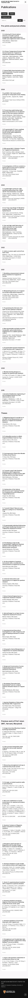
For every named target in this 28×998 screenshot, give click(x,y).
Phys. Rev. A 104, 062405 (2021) (10, 281)
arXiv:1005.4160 (6, 912)
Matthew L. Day (6, 254)
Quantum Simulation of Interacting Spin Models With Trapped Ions (12, 703)
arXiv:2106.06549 (6, 320)
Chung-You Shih (6, 96)
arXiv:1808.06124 (6, 403)
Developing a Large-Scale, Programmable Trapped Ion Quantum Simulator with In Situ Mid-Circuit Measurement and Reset (13, 545)
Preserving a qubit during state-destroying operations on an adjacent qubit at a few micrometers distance (13, 111)
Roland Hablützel (6, 119)
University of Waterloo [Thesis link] (11, 426)
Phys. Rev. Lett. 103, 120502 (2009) (11, 947)
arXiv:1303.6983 (6, 835)
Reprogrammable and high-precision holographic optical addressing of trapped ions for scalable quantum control (13, 331)
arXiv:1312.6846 (22, 816)
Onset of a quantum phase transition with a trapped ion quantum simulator (13, 882)
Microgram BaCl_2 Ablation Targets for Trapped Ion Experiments (13, 149)
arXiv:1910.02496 (6, 378)
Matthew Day (16, 193)
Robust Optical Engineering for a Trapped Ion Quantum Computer (12, 596)
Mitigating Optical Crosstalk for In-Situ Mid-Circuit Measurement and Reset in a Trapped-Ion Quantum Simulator (13, 420)
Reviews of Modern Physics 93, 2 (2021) (12, 357)
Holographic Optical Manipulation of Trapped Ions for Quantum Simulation (13, 649)
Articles (4, 13)
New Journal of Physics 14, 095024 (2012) (12, 872)
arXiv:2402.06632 (12, 158)
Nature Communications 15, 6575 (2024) (12, 121)
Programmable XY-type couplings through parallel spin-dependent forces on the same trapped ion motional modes (13, 132)
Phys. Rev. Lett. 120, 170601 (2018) (11, 736)
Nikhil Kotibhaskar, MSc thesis (10, 671)
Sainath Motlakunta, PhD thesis (10, 549)
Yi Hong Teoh (13, 171)
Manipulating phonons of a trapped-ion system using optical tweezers (13, 291)
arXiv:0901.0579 (6, 966)
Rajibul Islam (14, 40)
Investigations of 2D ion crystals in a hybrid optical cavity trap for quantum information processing (13, 167)
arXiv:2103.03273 (6, 299)
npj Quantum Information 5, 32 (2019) (11, 402)
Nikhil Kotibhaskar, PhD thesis (10, 477)
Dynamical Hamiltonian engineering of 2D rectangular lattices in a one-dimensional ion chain (13, 395)
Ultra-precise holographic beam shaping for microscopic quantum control (12, 748)
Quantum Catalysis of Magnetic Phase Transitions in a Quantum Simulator (12, 826)
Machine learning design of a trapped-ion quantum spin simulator (12, 372)
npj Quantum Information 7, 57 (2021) (11, 339)
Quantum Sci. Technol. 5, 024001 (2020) (12, 377)
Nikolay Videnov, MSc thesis (10, 616)
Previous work (6, 17)
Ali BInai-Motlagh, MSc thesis (10, 599)
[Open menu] (25, 2)
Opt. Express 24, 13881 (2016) (9, 755)
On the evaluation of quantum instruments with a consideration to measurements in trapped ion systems (13, 563)
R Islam (23, 867)
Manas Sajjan (14, 294)
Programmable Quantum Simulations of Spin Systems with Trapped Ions (13, 348)
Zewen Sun (5, 171)
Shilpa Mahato (6, 40)
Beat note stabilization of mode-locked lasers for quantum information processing (13, 802)
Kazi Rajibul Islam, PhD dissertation (11, 706)
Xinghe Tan (15, 153)
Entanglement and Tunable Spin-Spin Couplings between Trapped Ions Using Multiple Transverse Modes (14, 940)
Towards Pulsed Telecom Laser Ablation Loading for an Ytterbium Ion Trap (13, 509)
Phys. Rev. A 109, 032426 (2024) (10, 174)
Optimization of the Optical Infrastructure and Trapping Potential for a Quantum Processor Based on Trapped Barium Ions (13, 492)
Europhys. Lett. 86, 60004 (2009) (10, 964)
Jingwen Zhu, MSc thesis (9, 513)
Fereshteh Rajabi (6, 296)
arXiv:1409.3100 (6, 792)
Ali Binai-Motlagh (7, 193)
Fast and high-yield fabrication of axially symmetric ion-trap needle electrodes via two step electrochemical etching (12, 228)
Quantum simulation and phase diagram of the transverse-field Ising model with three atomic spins (13, 902)
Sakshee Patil (11, 58)
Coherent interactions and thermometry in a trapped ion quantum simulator (13, 580)
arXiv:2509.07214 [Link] (8, 80)
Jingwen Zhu (15, 96)
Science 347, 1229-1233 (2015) (10, 790)
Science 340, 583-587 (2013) (9, 853)
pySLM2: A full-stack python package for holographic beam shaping (13, 93)
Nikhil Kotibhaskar (14, 56)
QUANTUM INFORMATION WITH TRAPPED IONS (10, 2)
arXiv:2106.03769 (6, 283)
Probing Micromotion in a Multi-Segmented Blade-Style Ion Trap (12, 437)
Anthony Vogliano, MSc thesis (10, 584)
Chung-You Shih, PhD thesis (9, 530)
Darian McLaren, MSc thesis (9, 566)
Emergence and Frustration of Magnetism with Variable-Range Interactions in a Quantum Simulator (12, 845)
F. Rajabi (4, 399)
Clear (20, 20)
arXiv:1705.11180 (6, 738)
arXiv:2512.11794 (6, 62)
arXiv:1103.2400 (6, 892)
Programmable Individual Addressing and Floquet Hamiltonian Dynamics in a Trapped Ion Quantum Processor (13, 527)
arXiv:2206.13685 (12, 217)
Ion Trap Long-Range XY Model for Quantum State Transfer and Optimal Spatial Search (13, 209)
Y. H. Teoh (5, 375)
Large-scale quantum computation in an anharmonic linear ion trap (13, 958)
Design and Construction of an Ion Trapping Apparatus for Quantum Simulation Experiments (13, 667)
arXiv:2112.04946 (6, 259)
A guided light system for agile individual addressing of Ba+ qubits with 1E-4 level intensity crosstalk (12, 190)
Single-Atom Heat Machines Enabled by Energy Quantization (13, 728)
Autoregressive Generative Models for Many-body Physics (13, 454)
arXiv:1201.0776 (6, 873)
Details (4, 45)
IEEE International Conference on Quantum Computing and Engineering (12, 318)
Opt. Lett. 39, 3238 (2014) (9, 816)
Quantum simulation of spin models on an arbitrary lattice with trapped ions (13, 864)
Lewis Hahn (5, 56)
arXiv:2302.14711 (12, 200)
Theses (12, 13)
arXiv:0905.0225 (6, 949)
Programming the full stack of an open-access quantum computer (12, 308)
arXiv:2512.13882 (6, 42)
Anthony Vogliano (7, 77)
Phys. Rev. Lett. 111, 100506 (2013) (11, 833)
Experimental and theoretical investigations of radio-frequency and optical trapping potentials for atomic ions (13, 633)
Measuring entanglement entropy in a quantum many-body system (13, 765)
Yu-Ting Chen (13, 139)
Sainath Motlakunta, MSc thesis (10, 690)
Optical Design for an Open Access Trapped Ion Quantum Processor (13, 613)
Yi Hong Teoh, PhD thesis (9, 457)
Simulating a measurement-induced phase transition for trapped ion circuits (13, 274)
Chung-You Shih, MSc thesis (9, 652)
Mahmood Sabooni (14, 59)
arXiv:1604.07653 (6, 756)
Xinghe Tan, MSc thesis (8, 496)
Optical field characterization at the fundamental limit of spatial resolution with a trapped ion (13, 72)
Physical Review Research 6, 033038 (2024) (13, 140)
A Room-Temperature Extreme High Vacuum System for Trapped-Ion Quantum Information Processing (13, 53)
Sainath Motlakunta (18, 75)
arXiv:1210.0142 (6, 855)
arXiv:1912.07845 (6, 359)
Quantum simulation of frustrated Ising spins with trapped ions (12, 921)
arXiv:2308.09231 (6, 176)
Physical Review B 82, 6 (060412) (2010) (12, 910)
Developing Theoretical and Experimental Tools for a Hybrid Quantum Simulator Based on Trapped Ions (13, 686)
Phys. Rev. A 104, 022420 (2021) (10, 297)
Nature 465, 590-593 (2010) (9, 929)
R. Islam (21, 352)
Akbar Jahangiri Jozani (18, 152)
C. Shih (18, 399)
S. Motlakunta (11, 399)
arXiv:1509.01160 (6, 773)
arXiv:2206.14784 (12, 238)
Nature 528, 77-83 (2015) (8, 772)
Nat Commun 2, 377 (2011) (9, 890)
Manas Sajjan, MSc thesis (9, 636)
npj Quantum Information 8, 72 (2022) (11, 258)
